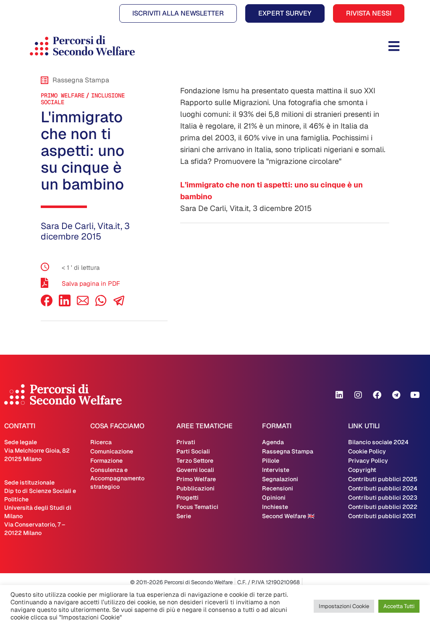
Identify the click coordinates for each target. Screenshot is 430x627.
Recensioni (277, 488)
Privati (185, 442)
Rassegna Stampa (287, 451)
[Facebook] (46, 304)
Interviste (275, 470)
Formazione (106, 460)
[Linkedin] (339, 395)
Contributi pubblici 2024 (382, 488)
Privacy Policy (368, 460)
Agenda (273, 442)
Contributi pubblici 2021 (382, 516)
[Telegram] (396, 395)
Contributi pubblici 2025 (382, 479)
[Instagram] (358, 395)
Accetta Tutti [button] (398, 606)
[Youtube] (414, 395)
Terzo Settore (194, 460)
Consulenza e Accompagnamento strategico (117, 478)
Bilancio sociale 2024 (378, 442)
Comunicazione (111, 451)
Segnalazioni (280, 479)
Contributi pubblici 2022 (382, 507)
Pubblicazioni (195, 488)
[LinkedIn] (65, 304)
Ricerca (101, 442)
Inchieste (275, 507)
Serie (183, 516)
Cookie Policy (367, 451)
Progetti (187, 497)
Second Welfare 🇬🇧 (288, 516)
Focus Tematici (197, 507)
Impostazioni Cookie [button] (344, 606)
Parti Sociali (193, 451)
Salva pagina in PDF (91, 283)
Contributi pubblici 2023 (382, 497)
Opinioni (274, 497)
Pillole (270, 460)
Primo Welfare (62, 95)
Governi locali (195, 470)
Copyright (362, 470)
